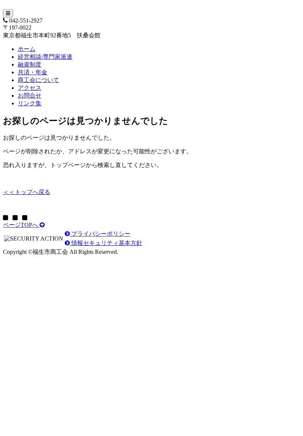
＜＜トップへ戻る (26, 192)
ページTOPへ (21, 225)
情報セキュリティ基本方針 (106, 243)
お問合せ (29, 95)
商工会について (38, 80)
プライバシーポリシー (100, 234)
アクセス (29, 88)
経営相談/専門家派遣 (45, 57)
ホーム (26, 49)
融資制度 (29, 64)
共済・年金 (32, 72)
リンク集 (29, 103)
